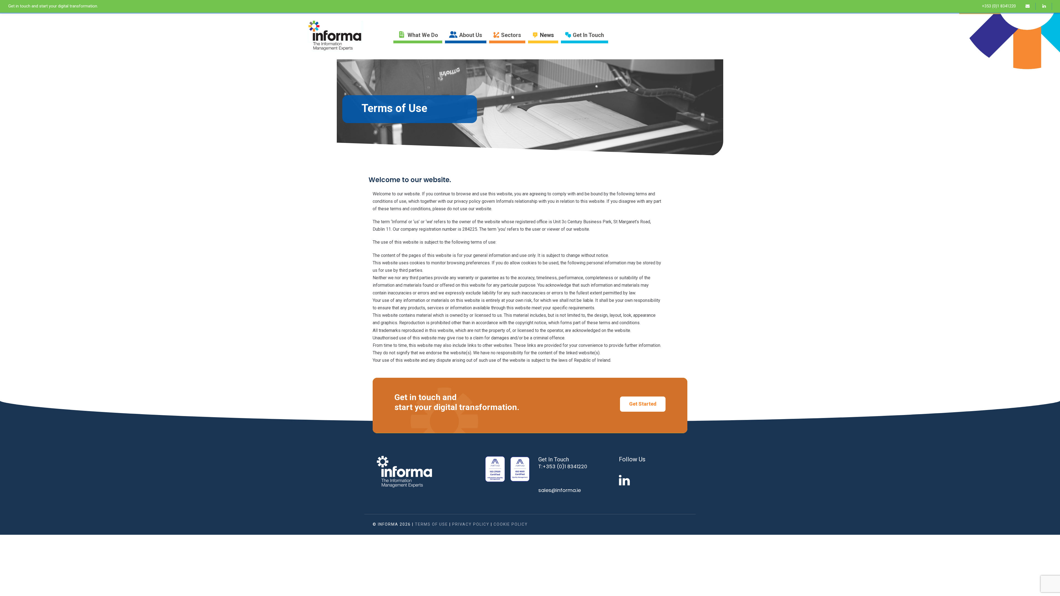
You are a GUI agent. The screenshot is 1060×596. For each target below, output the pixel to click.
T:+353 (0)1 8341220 (562, 466)
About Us (470, 35)
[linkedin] (1047, 6)
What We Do (422, 35)
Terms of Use (431, 524)
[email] (1030, 6)
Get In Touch (588, 35)
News (547, 35)
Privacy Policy (470, 524)
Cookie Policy (511, 524)
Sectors (511, 35)
